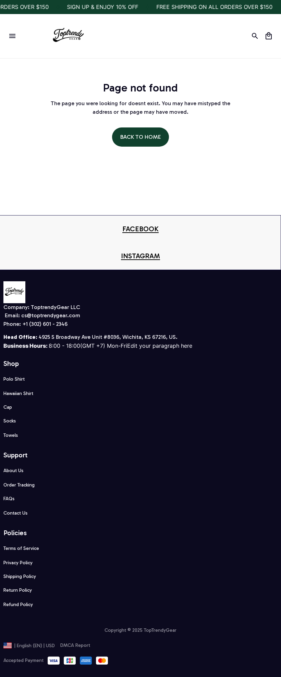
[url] (140, 229)
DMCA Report (75, 645)
